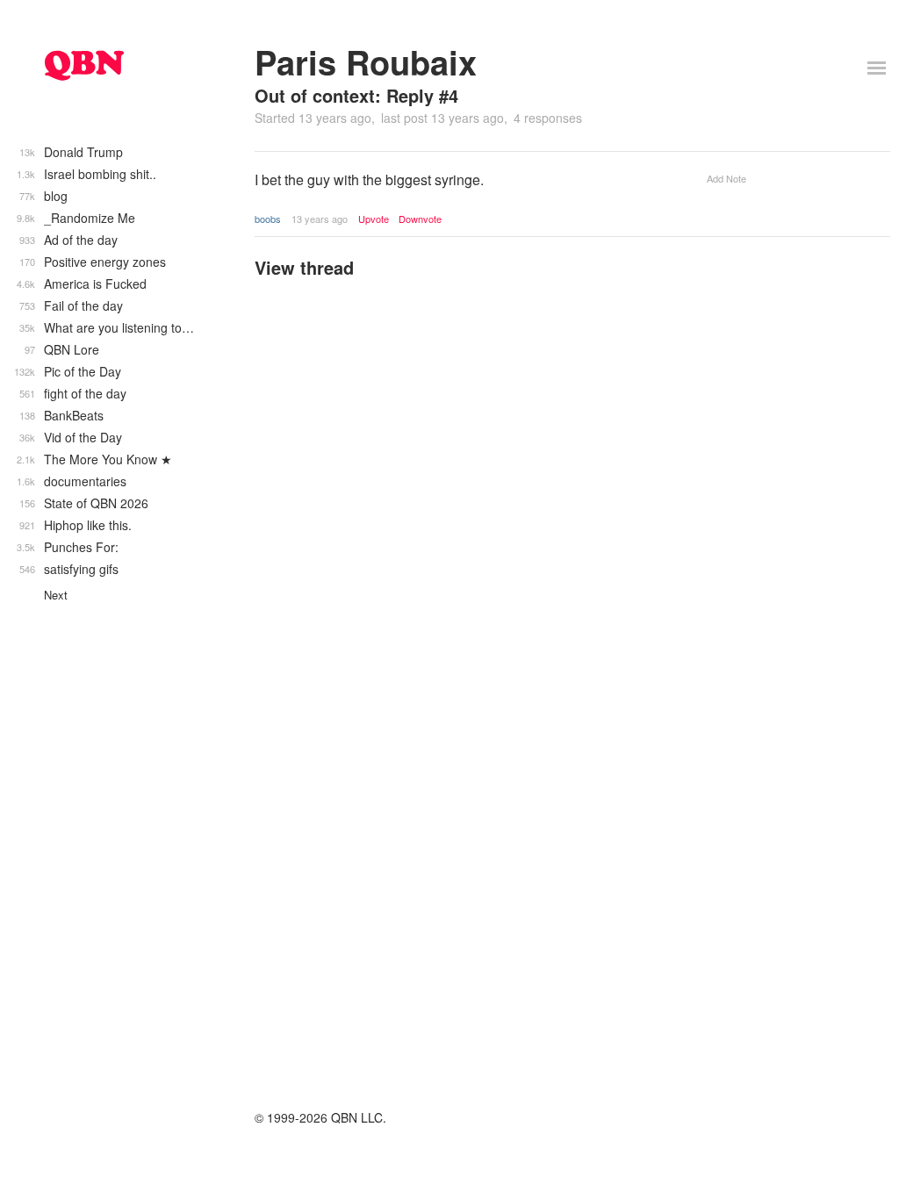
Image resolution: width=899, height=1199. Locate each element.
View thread (304, 267)
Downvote (420, 219)
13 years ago (319, 219)
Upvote (373, 219)
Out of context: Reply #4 (356, 95)
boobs (268, 219)
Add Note (726, 178)
